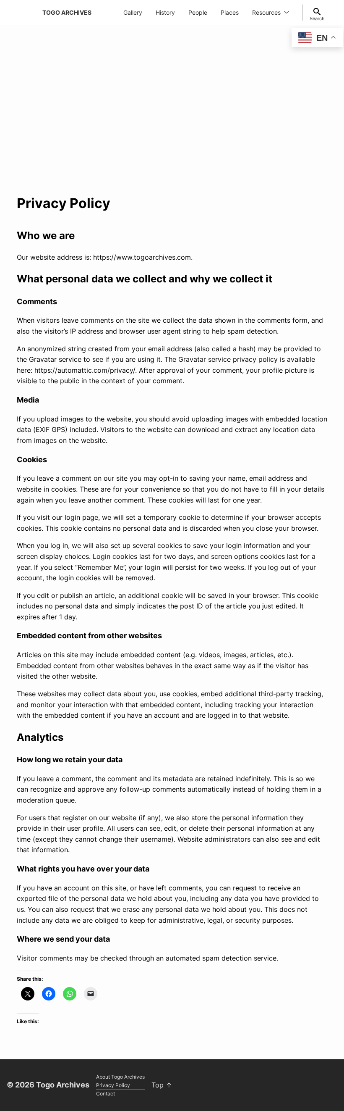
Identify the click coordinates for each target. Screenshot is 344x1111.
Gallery (132, 12)
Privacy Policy (113, 1085)
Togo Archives (66, 12)
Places (230, 12)
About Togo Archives (120, 1077)
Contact (105, 1093)
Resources (266, 12)
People (197, 12)
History (165, 12)
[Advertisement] (172, 116)
